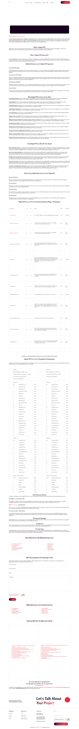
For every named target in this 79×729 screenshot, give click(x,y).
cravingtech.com (13, 215)
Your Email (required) (12, 568)
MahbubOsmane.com (38, 727)
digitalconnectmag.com (14, 223)
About (47, 2)
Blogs (44, 2)
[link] (47, 687)
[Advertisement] (39, 14)
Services (30, 2)
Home (27, 2)
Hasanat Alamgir (14, 504)
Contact (52, 2)
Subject (10, 572)
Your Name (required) (12, 564)
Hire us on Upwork (37, 2)
